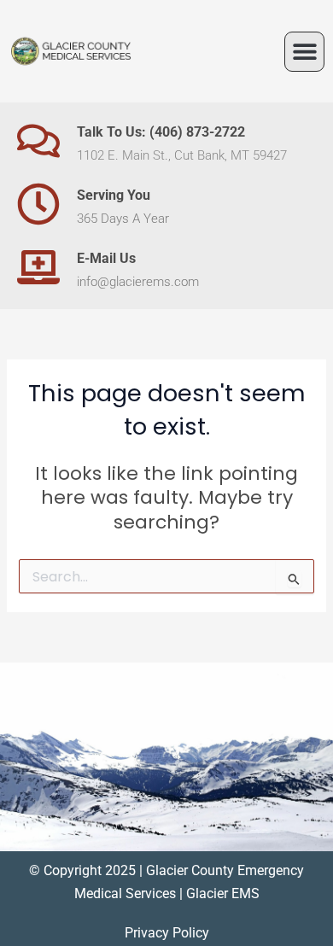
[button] (304, 52)
